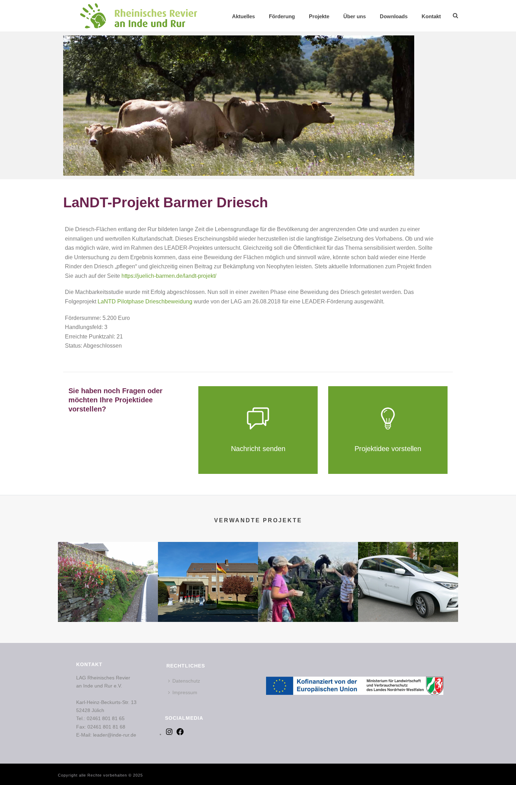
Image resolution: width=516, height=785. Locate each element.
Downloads (394, 16)
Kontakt (431, 16)
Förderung (282, 16)
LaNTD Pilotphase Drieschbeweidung (145, 301)
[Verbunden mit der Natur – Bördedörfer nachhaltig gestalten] (108, 569)
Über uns (354, 16)
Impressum (184, 692)
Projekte (319, 16)
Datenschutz (186, 681)
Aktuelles (243, 16)
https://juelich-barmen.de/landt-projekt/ (168, 276)
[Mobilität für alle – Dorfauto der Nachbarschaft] (408, 569)
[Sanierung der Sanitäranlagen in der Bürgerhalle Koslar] (208, 569)
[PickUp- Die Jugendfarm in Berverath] (308, 569)
